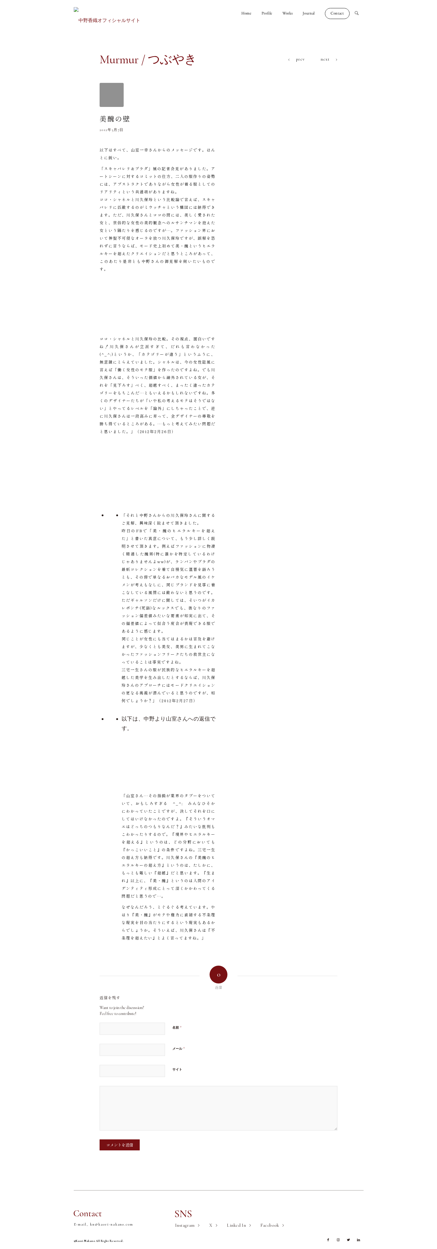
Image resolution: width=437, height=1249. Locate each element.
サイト (177, 1069)
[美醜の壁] (112, 95)
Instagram (185, 1225)
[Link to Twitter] (348, 1240)
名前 (177, 1027)
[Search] (359, 13)
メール (178, 1048)
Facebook (269, 1225)
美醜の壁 (115, 118)
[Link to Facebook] (328, 1240)
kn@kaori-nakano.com (111, 1224)
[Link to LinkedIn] (358, 1240)
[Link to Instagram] (338, 1240)
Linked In (236, 1225)
